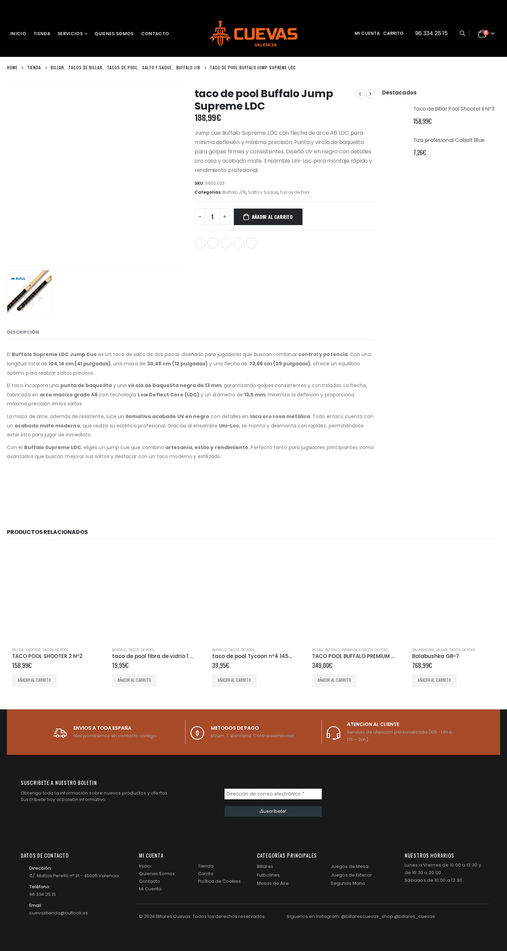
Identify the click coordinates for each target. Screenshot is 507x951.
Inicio (18, 33)
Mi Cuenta (150, 889)
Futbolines (268, 875)
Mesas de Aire (273, 883)
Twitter (212, 243)
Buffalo (119, 649)
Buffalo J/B (234, 192)
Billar (17, 649)
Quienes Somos (114, 33)
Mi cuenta (367, 33)
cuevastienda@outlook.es (58, 913)
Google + (238, 243)
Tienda (41, 33)
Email (251, 243)
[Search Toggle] (462, 33)
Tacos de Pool (294, 192)
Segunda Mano (348, 883)
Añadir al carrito (272, 216)
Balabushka (423, 649)
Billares (265, 866)
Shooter (33, 649)
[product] (395, 114)
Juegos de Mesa (349, 866)
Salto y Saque (263, 192)
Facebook (200, 243)
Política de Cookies (219, 881)
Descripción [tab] (23, 332)
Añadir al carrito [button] (34, 680)
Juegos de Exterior (351, 875)
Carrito (393, 33)
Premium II (350, 649)
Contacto (155, 33)
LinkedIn (225, 243)
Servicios (70, 33)
